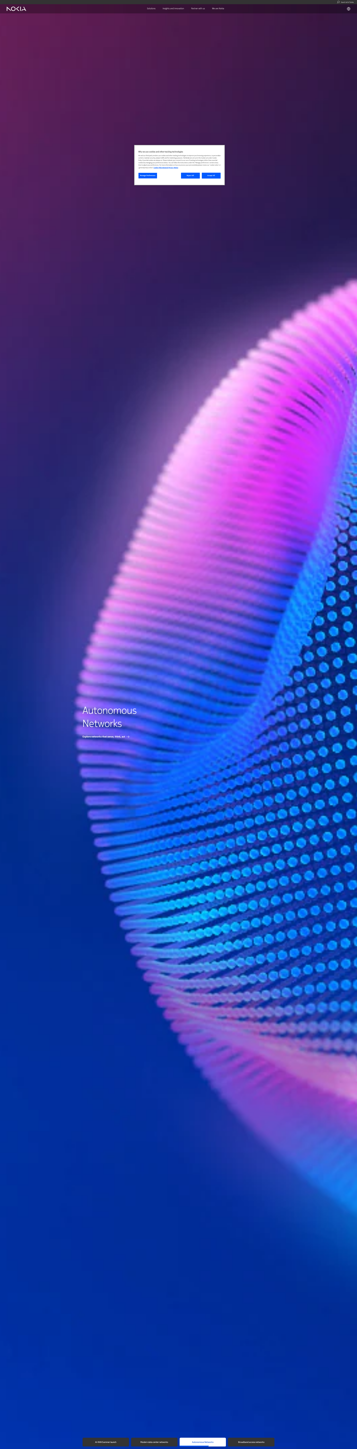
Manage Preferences (147, 175)
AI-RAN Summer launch (105, 1442)
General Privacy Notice (170, 168)
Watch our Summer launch (97, 749)
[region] (179, 165)
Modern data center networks (154, 1442)
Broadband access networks (251, 1442)
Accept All (211, 175)
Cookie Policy (158, 168)
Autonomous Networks (203, 1442)
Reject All (190, 175)
